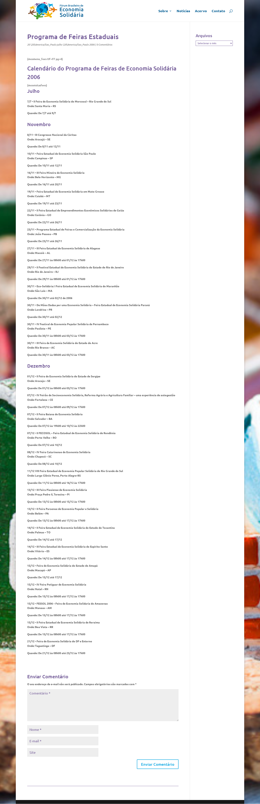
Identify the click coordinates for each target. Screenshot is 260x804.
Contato (218, 11)
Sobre (163, 11)
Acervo (201, 11)
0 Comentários (104, 44)
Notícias (183, 11)
